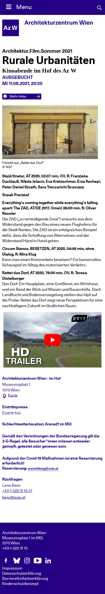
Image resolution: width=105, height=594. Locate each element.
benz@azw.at (13, 497)
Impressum (12, 568)
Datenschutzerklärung (21, 573)
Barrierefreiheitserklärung (25, 579)
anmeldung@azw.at (43, 468)
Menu (24, 7)
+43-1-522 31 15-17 (17, 491)
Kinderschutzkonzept (20, 584)
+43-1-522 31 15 (15, 548)
